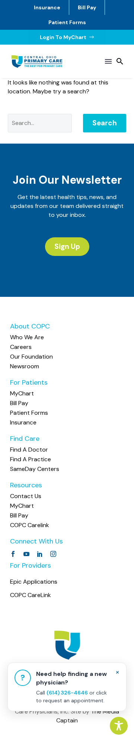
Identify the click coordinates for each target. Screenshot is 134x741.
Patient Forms (67, 22)
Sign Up (67, 246)
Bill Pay (87, 7)
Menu (108, 61)
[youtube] (26, 554)
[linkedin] (40, 554)
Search (104, 123)
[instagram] (53, 554)
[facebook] (13, 554)
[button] (119, 61)
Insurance (47, 7)
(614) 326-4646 (67, 692)
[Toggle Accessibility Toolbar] (118, 725)
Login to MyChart (67, 37)
